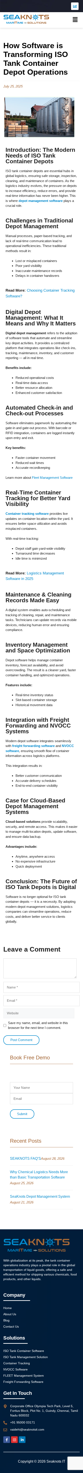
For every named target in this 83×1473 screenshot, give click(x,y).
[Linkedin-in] (22, 1439)
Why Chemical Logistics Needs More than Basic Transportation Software (39, 1174)
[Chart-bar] (75, 6)
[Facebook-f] (6, 1439)
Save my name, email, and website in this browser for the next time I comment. (38, 1025)
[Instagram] (14, 1439)
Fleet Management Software (52, 477)
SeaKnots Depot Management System (40, 1196)
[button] (75, 20)
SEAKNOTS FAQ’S (25, 1158)
